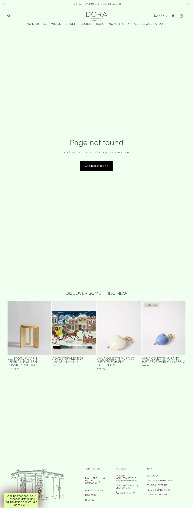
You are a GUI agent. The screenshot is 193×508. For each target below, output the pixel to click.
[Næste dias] (48, 328)
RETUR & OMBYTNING (158, 490)
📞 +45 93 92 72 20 (125, 492)
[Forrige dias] (10, 328)
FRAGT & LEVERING (157, 485)
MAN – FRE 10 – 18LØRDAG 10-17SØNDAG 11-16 (95, 480)
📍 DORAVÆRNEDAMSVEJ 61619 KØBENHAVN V (126, 478)
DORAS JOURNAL (94, 490)
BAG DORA (90, 495)
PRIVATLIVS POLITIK (157, 494)
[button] (21, 500)
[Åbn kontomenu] (173, 16)
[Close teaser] (39, 492)
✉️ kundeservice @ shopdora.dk (127, 486)
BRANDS (89, 500)
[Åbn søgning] (9, 16)
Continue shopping (96, 165)
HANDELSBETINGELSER (159, 480)
